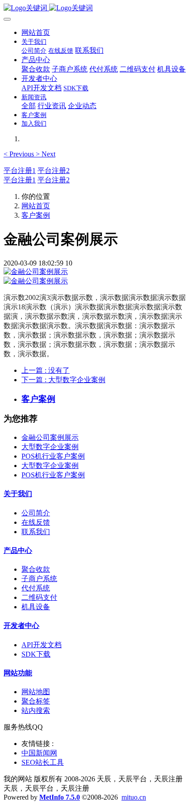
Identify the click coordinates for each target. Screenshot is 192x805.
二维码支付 (39, 597)
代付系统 (35, 588)
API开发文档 (41, 645)
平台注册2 (54, 170)
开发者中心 (21, 625)
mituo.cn (133, 797)
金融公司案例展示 (50, 437)
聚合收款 (35, 569)
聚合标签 (35, 701)
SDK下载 (35, 654)
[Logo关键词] (96, 8)
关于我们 (18, 493)
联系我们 (35, 531)
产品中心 (18, 550)
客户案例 (35, 215)
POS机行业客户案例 (53, 456)
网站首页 (35, 32)
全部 (28, 106)
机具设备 (35, 607)
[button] (20, 154)
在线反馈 (35, 522)
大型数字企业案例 (50, 447)
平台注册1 (20, 170)
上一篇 (45, 370)
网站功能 (18, 673)
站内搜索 (35, 710)
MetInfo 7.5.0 (59, 797)
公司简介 (35, 513)
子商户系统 (39, 578)
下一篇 (63, 380)
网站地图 (35, 691)
